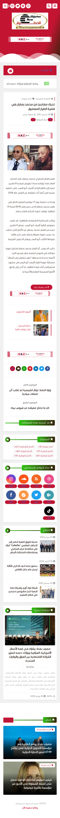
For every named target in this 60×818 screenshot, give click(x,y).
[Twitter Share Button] (41, 368)
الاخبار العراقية (22, 456)
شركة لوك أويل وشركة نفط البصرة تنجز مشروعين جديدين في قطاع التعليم (23, 591)
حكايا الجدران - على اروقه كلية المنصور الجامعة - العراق (23, 328)
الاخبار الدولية (24, 451)
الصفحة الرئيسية (43, 99)
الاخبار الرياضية (44, 456)
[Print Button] (12, 368)
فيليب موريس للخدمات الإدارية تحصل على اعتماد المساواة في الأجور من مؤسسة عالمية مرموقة (31, 748)
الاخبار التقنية (45, 451)
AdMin (50, 696)
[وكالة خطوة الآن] (30, 21)
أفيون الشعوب (23, 312)
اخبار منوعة (27, 99)
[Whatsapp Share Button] (24, 368)
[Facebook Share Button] (47, 368)
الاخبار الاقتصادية (24, 447)
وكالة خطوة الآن (30, 808)
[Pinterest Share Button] (35, 368)
